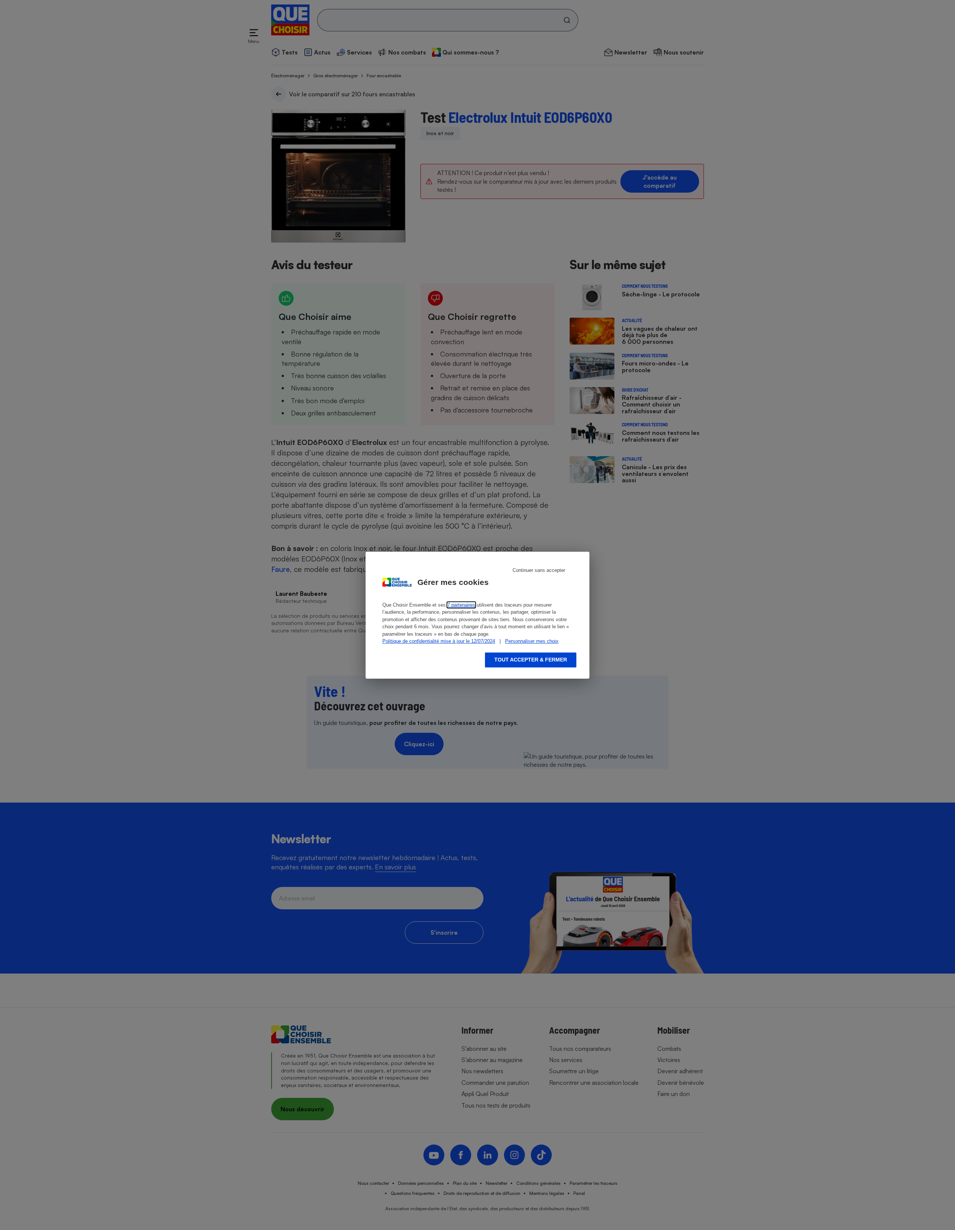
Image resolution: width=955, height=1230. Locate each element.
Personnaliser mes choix (531, 641)
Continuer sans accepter (539, 570)
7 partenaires (461, 605)
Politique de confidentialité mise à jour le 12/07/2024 (438, 641)
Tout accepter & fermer (530, 660)
